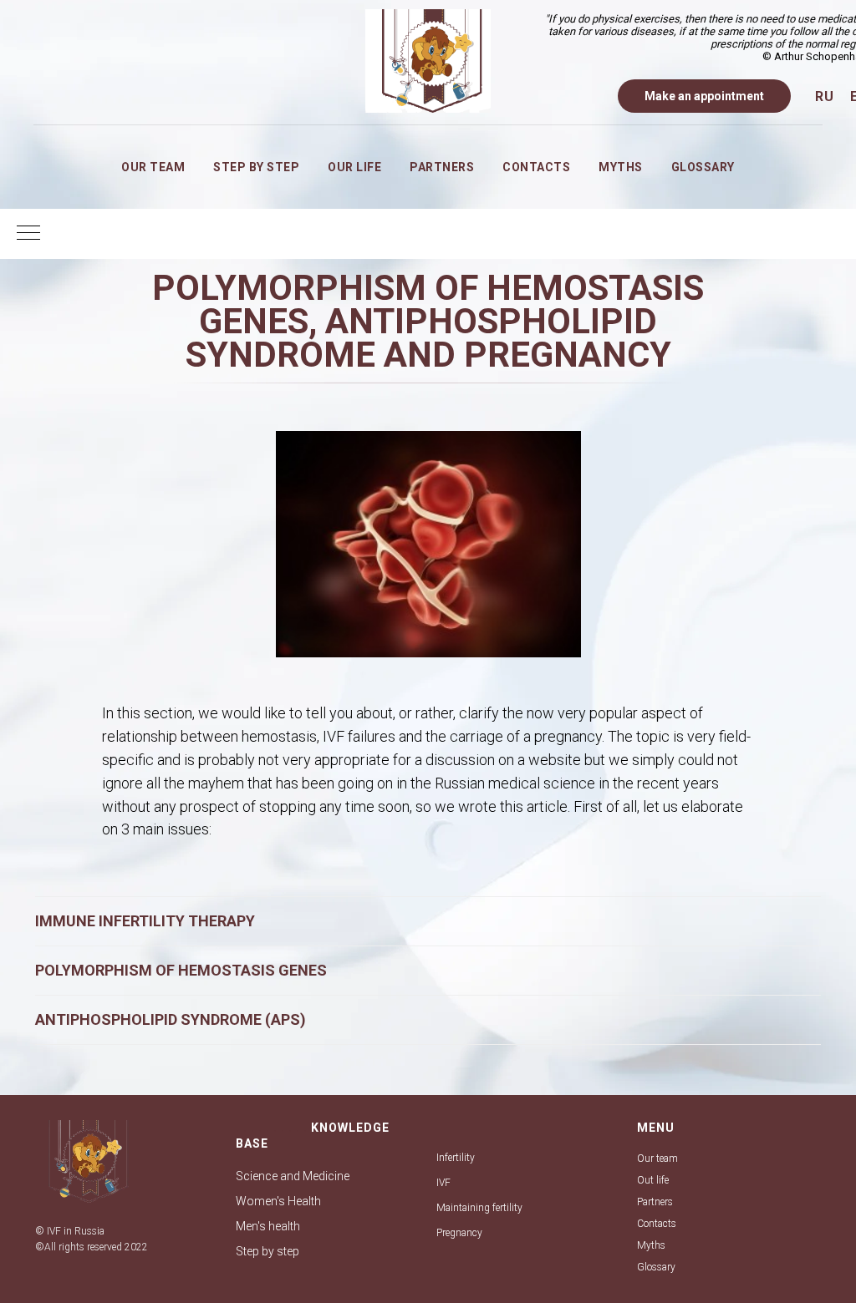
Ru (824, 96)
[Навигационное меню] (28, 234)
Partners (442, 167)
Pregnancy (459, 1233)
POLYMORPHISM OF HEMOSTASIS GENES (181, 970)
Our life (354, 167)
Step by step (256, 167)
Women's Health (278, 1201)
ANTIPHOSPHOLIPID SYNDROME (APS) (170, 1019)
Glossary (703, 167)
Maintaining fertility (479, 1208)
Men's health (268, 1226)
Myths (621, 167)
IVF (443, 1183)
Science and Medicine (292, 1176)
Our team (153, 167)
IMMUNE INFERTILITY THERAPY (145, 921)
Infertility (455, 1158)
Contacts (536, 167)
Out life (653, 1180)
